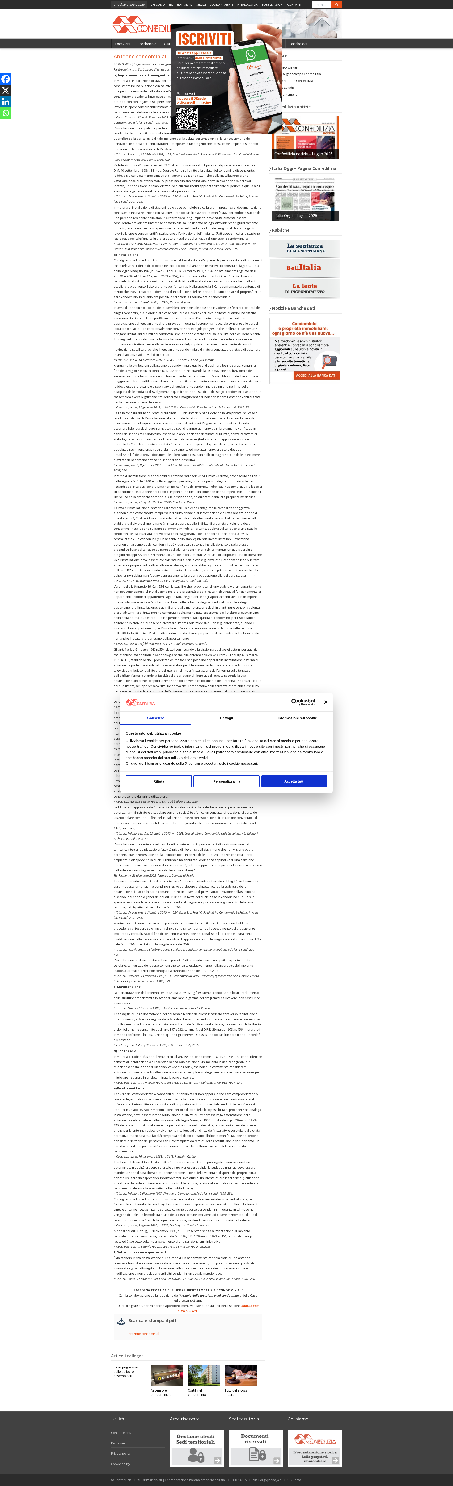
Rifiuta (158, 781)
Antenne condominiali (144, 1333)
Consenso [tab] (155, 718)
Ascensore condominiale (161, 1392)
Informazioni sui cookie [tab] (297, 718)
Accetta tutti (294, 781)
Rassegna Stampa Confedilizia (299, 74)
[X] (5, 90)
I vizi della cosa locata (236, 1392)
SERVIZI (201, 5)
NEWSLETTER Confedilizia (295, 81)
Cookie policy (120, 1464)
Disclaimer (118, 1443)
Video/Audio (286, 87)
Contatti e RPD (121, 1433)
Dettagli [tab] (226, 718)
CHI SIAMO (158, 5)
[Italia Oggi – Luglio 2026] (305, 199)
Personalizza (224, 781)
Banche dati (298, 43)
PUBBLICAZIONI (272, 5)
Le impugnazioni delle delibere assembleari (126, 1371)
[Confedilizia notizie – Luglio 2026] (305, 137)
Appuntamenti (287, 94)
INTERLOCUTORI (247, 5)
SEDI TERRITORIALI (181, 5)
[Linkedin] (5, 101)
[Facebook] (5, 79)
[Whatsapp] (5, 113)
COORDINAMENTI (221, 5)
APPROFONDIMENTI (287, 67)
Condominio (147, 43)
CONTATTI (294, 5)
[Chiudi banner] (325, 702)
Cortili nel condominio (197, 1392)
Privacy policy (120, 1453)
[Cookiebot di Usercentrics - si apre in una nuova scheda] (294, 702)
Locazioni (122, 43)
